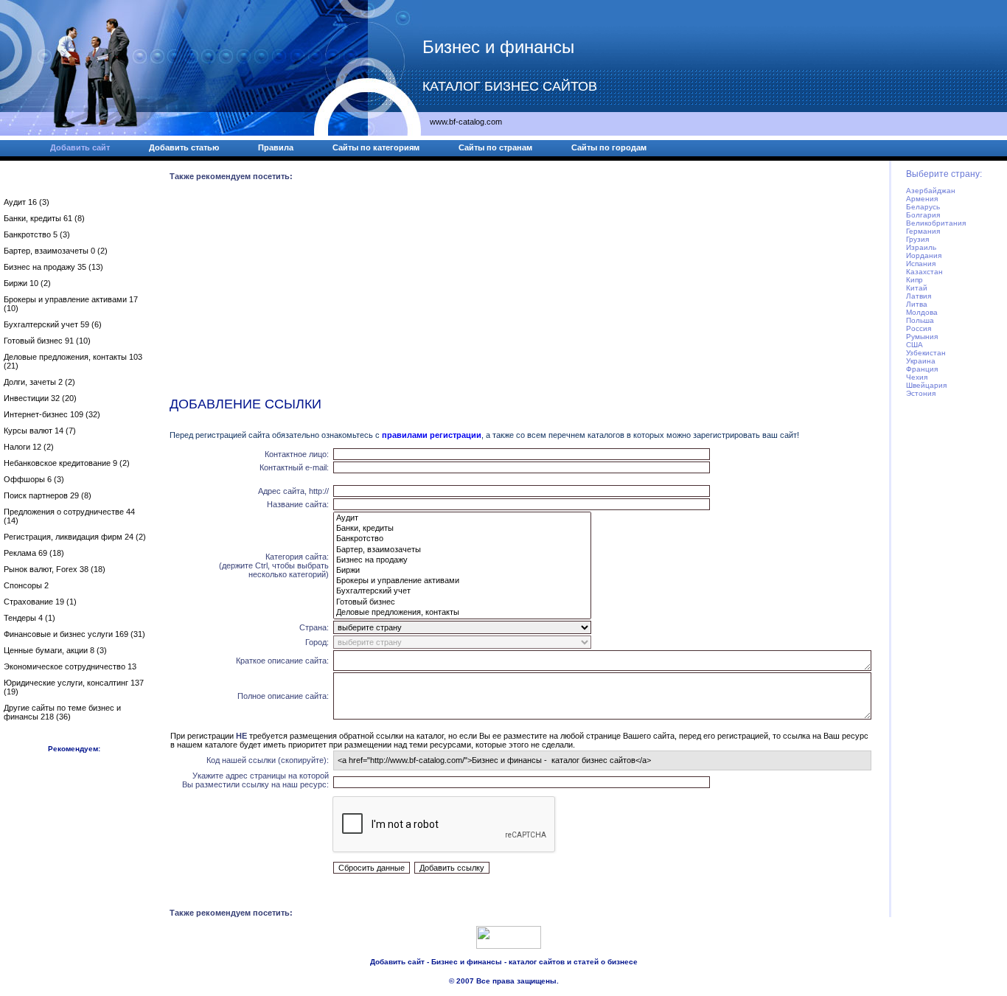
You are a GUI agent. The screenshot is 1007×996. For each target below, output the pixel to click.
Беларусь (923, 207)
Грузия (917, 239)
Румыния (922, 336)
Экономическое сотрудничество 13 (70, 666)
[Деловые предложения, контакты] (462, 612)
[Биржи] (462, 570)
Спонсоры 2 (26, 585)
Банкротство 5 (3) (37, 234)
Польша (920, 320)
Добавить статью (184, 147)
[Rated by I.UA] (508, 945)
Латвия (918, 296)
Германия (923, 231)
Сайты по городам (609, 147)
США (914, 345)
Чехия (916, 377)
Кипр (914, 280)
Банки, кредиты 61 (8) (44, 218)
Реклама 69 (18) (34, 553)
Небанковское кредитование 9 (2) (67, 463)
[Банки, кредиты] (462, 528)
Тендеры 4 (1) (29, 617)
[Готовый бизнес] (462, 602)
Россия (918, 328)
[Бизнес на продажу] (462, 560)
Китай (916, 288)
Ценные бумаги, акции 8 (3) (55, 650)
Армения (922, 199)
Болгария (923, 215)
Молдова (922, 312)
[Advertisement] (521, 292)
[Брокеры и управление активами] (462, 581)
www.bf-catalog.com (466, 121)
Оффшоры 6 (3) (34, 479)
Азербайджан (930, 191)
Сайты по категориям (375, 147)
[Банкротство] (462, 539)
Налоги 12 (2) (29, 446)
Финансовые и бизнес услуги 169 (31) (74, 634)
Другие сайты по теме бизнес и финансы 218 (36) (62, 712)
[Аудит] (462, 518)
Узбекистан (926, 353)
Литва (916, 304)
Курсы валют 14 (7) (40, 430)
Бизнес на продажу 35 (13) (53, 266)
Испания (920, 264)
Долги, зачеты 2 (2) (39, 381)
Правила (275, 147)
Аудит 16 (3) (26, 202)
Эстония (920, 393)
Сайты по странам (495, 147)
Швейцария (926, 385)
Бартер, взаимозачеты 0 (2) (56, 250)
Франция (922, 369)
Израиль (921, 247)
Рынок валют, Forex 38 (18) (54, 569)
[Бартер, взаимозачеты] (462, 550)
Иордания (923, 255)
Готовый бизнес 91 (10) (47, 340)
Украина (920, 361)
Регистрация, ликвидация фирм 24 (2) (75, 536)
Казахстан (924, 272)
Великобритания (936, 223)
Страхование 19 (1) (40, 601)
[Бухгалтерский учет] (462, 591)
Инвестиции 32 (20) (40, 398)
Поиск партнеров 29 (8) (47, 495)
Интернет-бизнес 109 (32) (52, 414)
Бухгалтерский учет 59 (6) (53, 324)
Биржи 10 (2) (27, 283)
